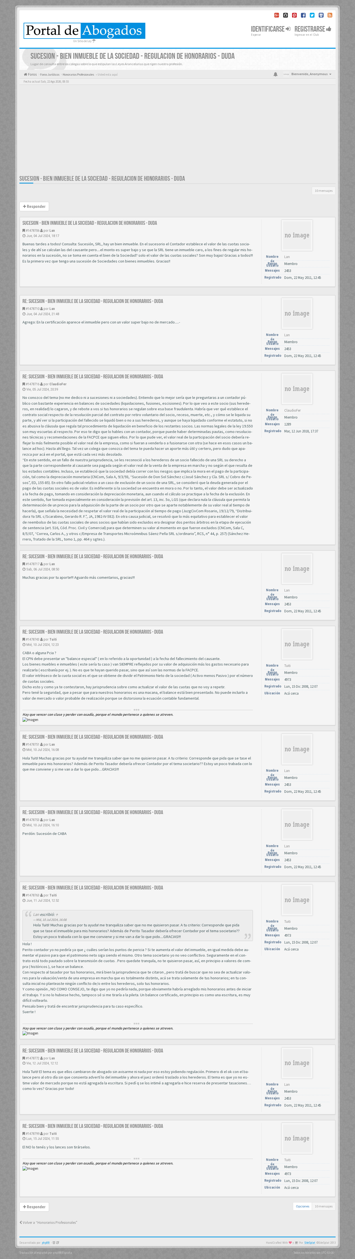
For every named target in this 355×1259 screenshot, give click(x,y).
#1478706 (32, 230)
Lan (52, 230)
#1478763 (32, 895)
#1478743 (32, 639)
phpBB (46, 1243)
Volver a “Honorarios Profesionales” (49, 1222)
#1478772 (32, 1058)
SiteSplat (310, 1243)
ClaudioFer (58, 384)
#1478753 (32, 820)
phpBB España (62, 1253)
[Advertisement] (177, 133)
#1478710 (32, 309)
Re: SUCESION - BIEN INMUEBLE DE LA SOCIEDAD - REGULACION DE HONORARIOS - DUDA (92, 301)
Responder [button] (35, 206)
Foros (32, 74)
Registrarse (310, 29)
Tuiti (53, 639)
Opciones (302, 1206)
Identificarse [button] (268, 29)
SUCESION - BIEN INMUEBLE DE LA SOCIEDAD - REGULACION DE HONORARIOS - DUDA (102, 179)
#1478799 (32, 1133)
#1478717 (32, 564)
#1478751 (32, 744)
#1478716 (32, 384)
